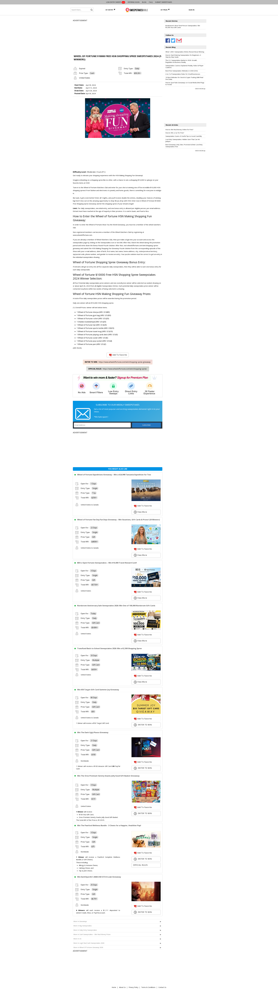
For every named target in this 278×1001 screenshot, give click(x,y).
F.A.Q (151, 2)
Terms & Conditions (148, 987)
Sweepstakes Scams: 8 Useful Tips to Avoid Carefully (183, 136)
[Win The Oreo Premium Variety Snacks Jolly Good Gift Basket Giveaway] (146, 802)
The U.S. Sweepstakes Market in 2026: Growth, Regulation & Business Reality (181, 61)
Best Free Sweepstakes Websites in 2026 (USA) (181, 71)
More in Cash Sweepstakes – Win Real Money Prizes (92, 934)
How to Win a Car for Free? (174, 133)
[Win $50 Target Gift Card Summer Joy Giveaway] (146, 713)
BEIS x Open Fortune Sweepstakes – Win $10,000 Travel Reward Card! (107, 563)
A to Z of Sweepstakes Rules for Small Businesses (182, 74)
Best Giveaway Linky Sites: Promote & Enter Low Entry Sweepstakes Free (184, 146)
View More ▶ (200, 89)
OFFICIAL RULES (140, 865)
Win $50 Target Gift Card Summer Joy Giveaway (98, 689)
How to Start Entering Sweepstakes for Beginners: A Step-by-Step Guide (183, 56)
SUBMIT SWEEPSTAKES (163, 2)
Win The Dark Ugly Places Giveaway (92, 732)
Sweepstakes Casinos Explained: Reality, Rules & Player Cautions (184, 67)
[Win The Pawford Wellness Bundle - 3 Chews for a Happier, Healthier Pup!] (146, 847)
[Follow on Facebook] (167, 40)
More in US (77, 939)
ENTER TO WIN (144, 725)
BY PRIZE (164, 10)
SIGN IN (191, 10)
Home (114, 987)
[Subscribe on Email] (178, 40)
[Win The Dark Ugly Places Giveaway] (146, 756)
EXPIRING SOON (133, 2)
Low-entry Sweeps (115, 2)
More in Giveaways (80, 921)
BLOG (144, 2)
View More (142, 512)
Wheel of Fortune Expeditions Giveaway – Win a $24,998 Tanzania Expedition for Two (114, 474)
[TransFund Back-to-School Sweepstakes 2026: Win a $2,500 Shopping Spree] (146, 670)
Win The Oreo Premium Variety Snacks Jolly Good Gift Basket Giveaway (108, 776)
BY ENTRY (109, 10)
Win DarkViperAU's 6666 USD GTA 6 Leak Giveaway (99, 877)
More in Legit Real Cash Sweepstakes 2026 (88, 943)
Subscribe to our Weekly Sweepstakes (117, 404)
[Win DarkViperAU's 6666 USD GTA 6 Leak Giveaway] (146, 900)
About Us (122, 987)
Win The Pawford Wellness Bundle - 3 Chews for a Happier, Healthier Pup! (109, 825)
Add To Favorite (120, 355)
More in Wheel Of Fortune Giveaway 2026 (88, 947)
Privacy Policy (133, 987)
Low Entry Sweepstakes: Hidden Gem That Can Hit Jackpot (182, 140)
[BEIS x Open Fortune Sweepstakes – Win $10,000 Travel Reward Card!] (146, 586)
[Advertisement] (117, 37)
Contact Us (162, 987)
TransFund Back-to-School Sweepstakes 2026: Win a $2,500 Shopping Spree (109, 648)
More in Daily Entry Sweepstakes (85, 930)
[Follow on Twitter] (173, 40)
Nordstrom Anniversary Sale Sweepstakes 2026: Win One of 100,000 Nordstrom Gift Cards (116, 605)
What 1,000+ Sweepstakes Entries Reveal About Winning (184, 52)
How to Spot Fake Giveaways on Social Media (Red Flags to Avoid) (184, 84)
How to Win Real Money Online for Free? (179, 130)
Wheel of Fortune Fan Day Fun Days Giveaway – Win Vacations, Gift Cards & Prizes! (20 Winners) (118, 519)
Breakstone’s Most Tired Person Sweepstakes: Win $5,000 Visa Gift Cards (182, 27)
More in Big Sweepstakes (82, 926)
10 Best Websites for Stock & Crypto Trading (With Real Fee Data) (184, 78)
